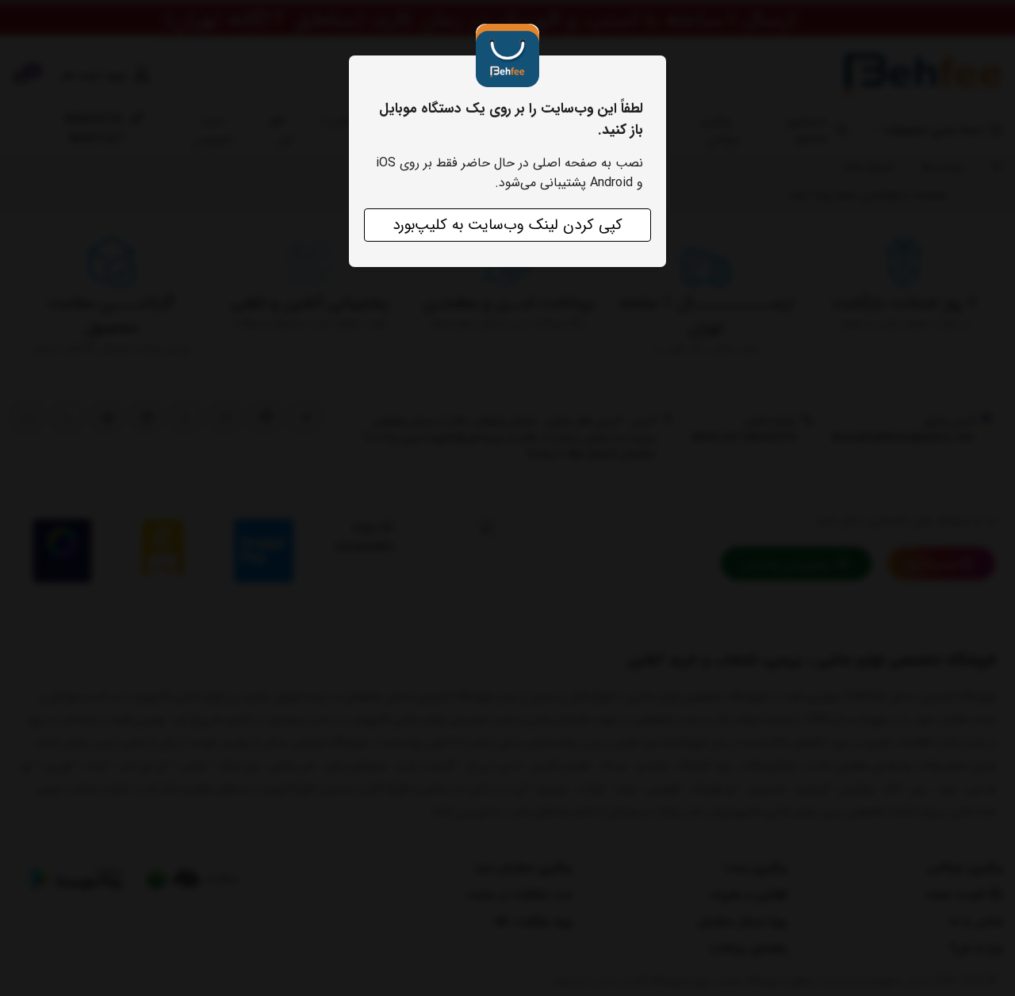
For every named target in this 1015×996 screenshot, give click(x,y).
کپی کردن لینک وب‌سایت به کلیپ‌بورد (507, 225)
